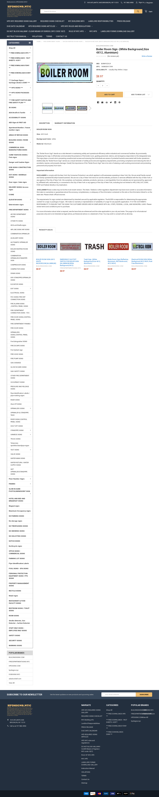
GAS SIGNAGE (16, 363)
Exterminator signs (16, 205)
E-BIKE (11, 195)
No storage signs (15, 521)
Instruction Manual (17, 36)
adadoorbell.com (15, 679)
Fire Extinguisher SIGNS (19, 341)
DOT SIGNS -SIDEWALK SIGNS (17, 176)
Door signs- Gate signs (18, 182)
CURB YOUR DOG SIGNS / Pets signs (18, 156)
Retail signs (13, 596)
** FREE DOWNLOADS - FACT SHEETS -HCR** (19, 59)
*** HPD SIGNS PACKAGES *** (19, 94)
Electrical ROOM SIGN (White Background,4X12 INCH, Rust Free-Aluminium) (142, 261)
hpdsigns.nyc (14, 670)
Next (90, 108)
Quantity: (100, 81)
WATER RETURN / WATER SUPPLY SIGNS (20, 464)
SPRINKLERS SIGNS (18, 408)
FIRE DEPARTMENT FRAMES (20, 324)
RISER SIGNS (15, 400)
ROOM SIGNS (14, 616)
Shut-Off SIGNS (16, 404)
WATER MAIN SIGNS (18, 458)
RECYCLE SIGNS (15, 591)
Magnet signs (14, 506)
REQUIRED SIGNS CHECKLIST (52, 21)
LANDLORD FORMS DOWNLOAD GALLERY (117, 31)
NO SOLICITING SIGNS (17, 536)
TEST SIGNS (15, 450)
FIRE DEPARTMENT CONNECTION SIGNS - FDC (20, 311)
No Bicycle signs (15, 546)
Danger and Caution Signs (19, 162)
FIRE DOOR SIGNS (17, 328)
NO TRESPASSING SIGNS (18, 526)
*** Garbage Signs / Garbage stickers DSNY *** (19, 81)
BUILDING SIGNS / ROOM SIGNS (18, 141)
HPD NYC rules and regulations (76, 26)
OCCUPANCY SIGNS (18, 382)
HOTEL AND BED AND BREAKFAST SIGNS (17, 500)
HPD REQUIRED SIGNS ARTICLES (42, 26)
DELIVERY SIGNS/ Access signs (18, 188)
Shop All (12, 48)
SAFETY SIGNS (14, 635)
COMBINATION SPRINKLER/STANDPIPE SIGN (19, 258)
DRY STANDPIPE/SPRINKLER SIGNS (21, 279)
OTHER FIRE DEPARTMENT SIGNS (20, 377)
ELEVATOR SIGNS (15, 200)
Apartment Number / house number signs (19, 129)
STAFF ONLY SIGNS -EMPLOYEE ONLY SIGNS (18, 629)
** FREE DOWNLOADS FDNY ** (19, 67)
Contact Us (61, 36)
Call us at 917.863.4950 (18, 726)
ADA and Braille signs (18, 225)
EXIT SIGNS (15, 288)
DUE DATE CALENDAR (16, 26)
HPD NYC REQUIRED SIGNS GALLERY (22, 21)
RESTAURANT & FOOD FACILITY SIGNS (17, 602)
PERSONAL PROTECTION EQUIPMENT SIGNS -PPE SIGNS (18, 576)
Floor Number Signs (16, 479)
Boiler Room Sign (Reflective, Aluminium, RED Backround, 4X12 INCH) (118, 261)
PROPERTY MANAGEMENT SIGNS (19, 584)
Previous (39, 108)
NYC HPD (93, 31)
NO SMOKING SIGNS (16, 531)
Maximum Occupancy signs (20, 511)
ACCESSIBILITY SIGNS (17, 117)
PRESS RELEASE (123, 21)
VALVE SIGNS (15, 454)
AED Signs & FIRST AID (17, 122)
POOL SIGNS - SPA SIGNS (18, 568)
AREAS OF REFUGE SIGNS (18, 135)
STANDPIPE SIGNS (17, 430)
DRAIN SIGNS (15, 273)
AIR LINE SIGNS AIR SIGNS (20, 229)
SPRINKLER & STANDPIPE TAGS (20, 414)
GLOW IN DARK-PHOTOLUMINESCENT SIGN (19, 490)
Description (44, 123)
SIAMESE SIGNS (16, 434)
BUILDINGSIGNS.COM (16, 657)
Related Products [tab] (46, 230)
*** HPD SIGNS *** (16, 88)
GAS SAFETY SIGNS (18, 371)
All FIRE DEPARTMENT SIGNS (18, 215)
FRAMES (12, 484)
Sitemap (84, 783)
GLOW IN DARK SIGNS (19, 367)
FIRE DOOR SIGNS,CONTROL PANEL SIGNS (21, 318)
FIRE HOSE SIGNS (17, 354)
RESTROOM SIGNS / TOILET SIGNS (19, 609)
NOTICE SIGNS (14, 541)
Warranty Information (65, 123)
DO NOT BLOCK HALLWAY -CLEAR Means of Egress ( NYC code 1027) (36, 31)
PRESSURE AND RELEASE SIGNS (20, 388)
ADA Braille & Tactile (17, 113)
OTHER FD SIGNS (17, 221)
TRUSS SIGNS (15, 439)
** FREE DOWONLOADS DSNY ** (20, 74)
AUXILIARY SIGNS (17, 238)
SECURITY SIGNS (15, 640)
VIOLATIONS (37, 36)
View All (12, 683)
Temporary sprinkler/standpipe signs (20, 444)
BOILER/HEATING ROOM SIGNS (19, 250)
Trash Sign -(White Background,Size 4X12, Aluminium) (92, 261)
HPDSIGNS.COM (14, 666)
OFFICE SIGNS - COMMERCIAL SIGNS (17, 552)
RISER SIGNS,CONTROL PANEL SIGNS (19, 420)
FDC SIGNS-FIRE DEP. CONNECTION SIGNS (18, 298)
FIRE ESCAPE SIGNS (18, 346)
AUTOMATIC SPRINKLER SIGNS (19, 243)
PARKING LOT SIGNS (17, 558)
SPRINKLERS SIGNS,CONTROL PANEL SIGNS (19, 334)
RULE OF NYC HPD (76, 31)
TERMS (49, 36)
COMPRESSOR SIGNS (18, 265)
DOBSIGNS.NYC (14, 674)
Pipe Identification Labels (19, 563)
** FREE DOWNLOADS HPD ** (19, 53)
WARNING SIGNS (15, 645)
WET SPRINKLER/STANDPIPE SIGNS (19, 471)
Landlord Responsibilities (100, 21)
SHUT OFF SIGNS (17, 426)
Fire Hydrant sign (17, 350)
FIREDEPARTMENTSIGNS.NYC (19, 662)
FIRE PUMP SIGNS (17, 358)
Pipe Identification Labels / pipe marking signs (20, 394)
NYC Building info (76, 21)
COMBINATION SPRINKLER (20, 234)
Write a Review (147, 56)
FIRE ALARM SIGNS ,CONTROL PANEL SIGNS (19, 305)
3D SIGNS (12, 107)
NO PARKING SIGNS (16, 516)
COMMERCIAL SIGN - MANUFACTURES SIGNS (18, 148)
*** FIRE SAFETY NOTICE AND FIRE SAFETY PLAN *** (20, 101)
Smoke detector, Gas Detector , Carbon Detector (19, 622)
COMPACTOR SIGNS (18, 269)
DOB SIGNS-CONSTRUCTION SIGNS (20, 168)
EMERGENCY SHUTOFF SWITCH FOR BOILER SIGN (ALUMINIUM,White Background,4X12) (69, 262)
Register (149, 3)
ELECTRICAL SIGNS (17, 293)
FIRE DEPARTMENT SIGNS (18, 210)
